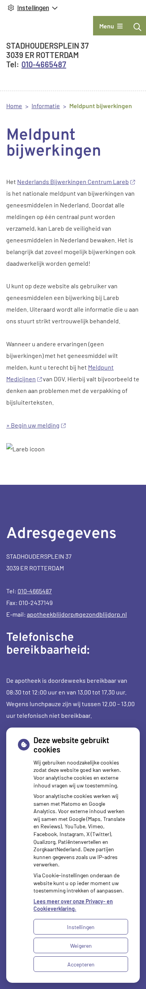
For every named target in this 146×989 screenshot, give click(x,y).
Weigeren (81, 945)
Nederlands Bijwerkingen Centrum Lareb (73, 181)
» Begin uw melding (33, 425)
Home (14, 105)
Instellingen (81, 927)
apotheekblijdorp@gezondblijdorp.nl (77, 614)
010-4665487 (35, 590)
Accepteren (81, 964)
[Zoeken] (137, 26)
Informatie (46, 105)
